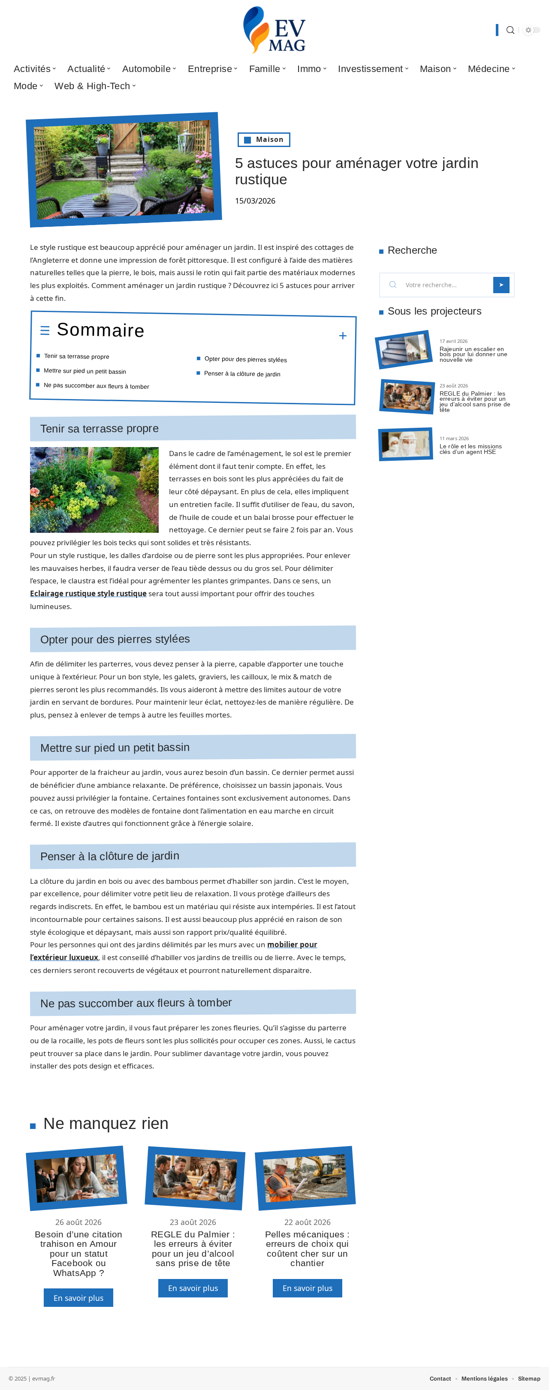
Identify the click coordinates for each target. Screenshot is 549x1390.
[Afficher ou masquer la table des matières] (246, 334)
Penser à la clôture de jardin (242, 373)
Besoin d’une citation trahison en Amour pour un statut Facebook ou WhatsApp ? (78, 1253)
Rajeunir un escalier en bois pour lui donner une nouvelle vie (474, 354)
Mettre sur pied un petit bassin (85, 370)
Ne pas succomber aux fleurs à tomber (96, 385)
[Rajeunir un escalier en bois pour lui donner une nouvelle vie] (404, 350)
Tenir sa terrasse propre (76, 356)
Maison (270, 139)
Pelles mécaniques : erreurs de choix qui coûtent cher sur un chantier (307, 1248)
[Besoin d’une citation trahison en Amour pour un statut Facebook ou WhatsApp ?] (76, 1178)
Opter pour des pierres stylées (246, 359)
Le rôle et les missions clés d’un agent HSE (471, 449)
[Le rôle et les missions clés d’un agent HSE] (405, 444)
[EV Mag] (274, 30)
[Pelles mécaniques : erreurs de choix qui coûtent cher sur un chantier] (305, 1178)
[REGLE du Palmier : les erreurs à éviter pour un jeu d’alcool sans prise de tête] (195, 1178)
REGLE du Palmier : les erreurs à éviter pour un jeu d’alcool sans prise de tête (193, 1248)
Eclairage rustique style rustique (88, 593)
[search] (510, 30)
